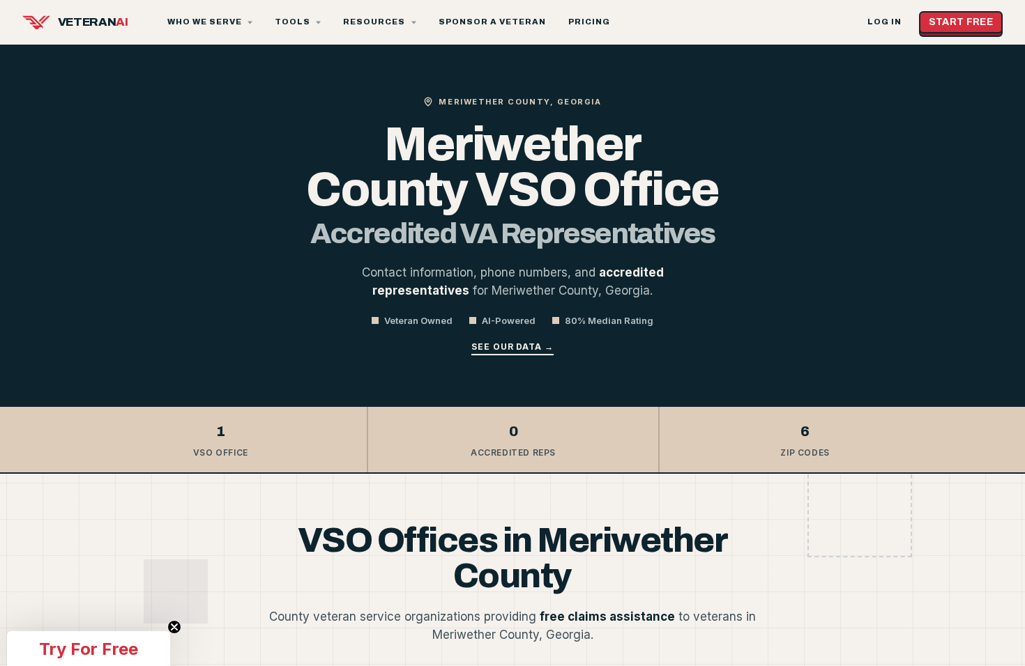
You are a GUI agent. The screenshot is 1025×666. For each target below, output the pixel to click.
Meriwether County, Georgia (520, 102)
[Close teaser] (174, 627)
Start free (961, 22)
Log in (884, 22)
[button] (88, 648)
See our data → (512, 346)
